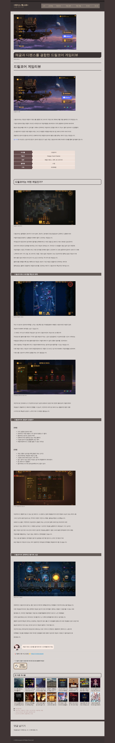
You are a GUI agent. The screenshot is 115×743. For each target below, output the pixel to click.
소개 (44, 6)
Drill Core (17, 710)
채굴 (42, 710)
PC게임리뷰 (18, 708)
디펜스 (27, 710)
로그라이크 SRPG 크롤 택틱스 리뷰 (24, 713)
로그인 (96, 6)
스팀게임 (38, 710)
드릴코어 (23, 710)
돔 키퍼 (16, 139)
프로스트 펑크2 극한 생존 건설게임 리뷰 (25, 712)
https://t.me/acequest (37, 653)
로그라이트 (32, 710)
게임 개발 (78, 6)
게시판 (88, 6)
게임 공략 (68, 6)
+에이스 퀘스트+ (21, 5)
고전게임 (50, 6)
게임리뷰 (58, 6)
